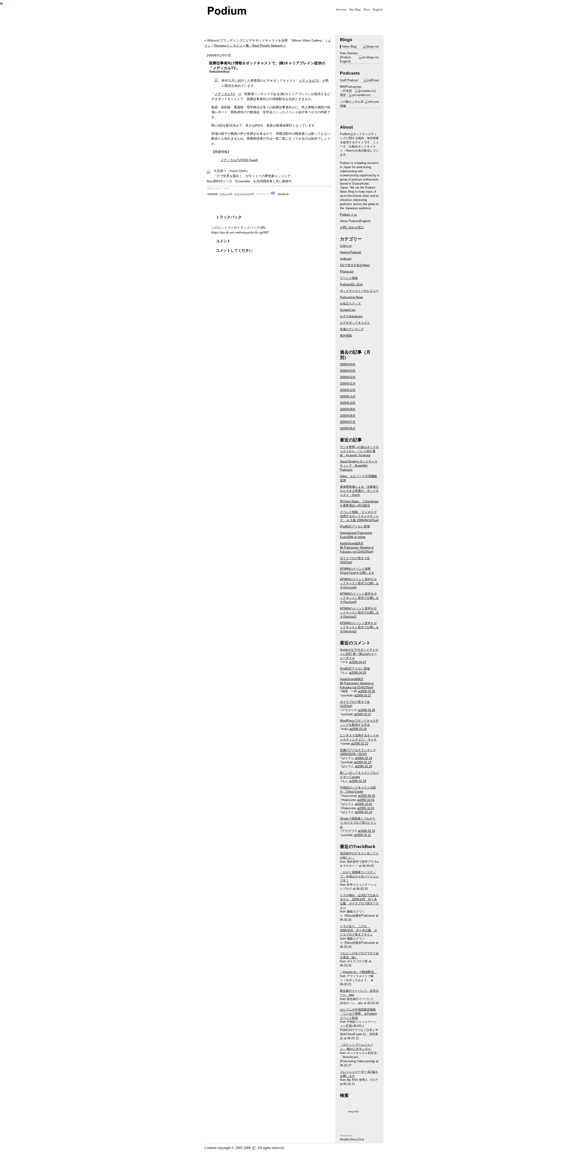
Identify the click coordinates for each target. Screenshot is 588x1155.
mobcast (345, 258)
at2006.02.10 (366, 831)
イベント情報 (349, 278)
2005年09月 (348, 409)
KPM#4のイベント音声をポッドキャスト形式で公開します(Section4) (359, 583)
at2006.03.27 (362, 695)
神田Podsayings (351, 86)
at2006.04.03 (357, 672)
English (377, 9)
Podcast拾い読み (351, 284)
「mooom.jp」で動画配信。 (358, 972)
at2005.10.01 (365, 800)
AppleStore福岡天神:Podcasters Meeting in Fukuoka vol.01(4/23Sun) (357, 547)
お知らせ (346, 246)
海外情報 (346, 335)
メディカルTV (309, 80)
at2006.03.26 (366, 691)
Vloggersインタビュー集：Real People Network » (250, 45)
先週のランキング (352, 329)
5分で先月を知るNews (355, 265)
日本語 (347, 91)
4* (254, 1148)
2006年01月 (348, 383)
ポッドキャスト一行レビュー (359, 291)
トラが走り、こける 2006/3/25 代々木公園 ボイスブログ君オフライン (358, 930)
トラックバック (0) (244, 193)
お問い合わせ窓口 (352, 227)
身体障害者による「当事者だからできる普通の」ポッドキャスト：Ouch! (359, 491)
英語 (343, 95)
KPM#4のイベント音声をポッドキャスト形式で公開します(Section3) (359, 598)
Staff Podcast (349, 80)
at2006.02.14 (363, 758)
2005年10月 (348, 403)
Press (367, 9)
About (307, 22)
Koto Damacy (349, 53)
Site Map (355, 9)
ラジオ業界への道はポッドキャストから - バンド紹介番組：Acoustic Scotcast (359, 451)
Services (341, 9)
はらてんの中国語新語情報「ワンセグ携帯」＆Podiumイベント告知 (358, 1014)
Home (215, 22)
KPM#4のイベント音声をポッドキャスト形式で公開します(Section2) (359, 612)
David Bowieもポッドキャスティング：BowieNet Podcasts (358, 465)
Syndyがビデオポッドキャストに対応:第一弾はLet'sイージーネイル (359, 654)
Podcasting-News (219, 71)
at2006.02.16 (362, 762)
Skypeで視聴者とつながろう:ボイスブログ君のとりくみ (358, 822)
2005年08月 (348, 415)
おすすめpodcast (351, 316)
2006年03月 (348, 370)
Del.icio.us (283, 193)
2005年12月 (348, 390)
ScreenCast (348, 310)
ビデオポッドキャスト (355, 322)
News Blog (349, 46)
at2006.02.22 (359, 743)
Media (238, 22)
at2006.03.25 (366, 710)
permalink (212, 193)
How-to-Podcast (350, 252)
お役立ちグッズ (350, 303)
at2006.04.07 (357, 662)
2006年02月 (348, 377)
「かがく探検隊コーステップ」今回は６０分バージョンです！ (359, 876)
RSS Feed (249, 160)
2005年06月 (348, 428)
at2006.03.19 (358, 729)
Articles (284, 22)
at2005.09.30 (366, 795)
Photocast (346, 271)
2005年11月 (348, 396)
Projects (261, 22)
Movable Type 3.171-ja (352, 1139)
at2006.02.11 (362, 835)
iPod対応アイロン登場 (355, 526)
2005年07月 (348, 422)
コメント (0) (226, 193)
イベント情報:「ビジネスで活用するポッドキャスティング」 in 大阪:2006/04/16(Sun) (359, 516)
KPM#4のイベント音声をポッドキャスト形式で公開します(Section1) (359, 627)
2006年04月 (348, 364)
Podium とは (348, 214)
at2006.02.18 (363, 766)
